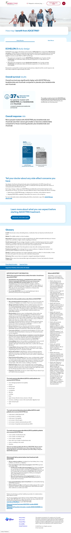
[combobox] (35, 19)
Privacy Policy (17, 14)
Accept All (53, 11)
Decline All (53, 8)
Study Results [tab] (20, 57)
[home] (12, 19)
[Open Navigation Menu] (63, 19)
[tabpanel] (35, 125)
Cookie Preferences (5, 531)
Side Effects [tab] (51, 57)
